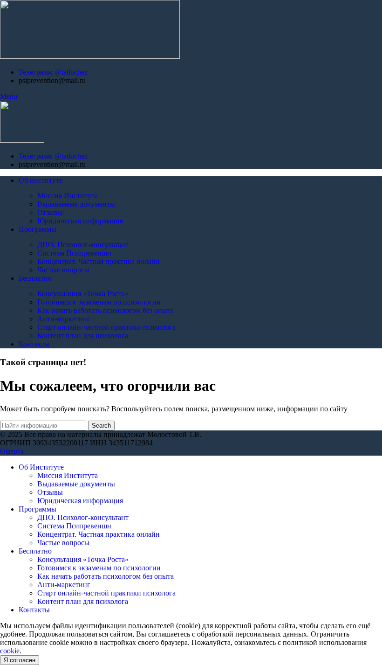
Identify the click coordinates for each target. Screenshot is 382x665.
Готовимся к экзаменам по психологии (99, 302)
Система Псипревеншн (74, 253)
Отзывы (50, 212)
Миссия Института (67, 196)
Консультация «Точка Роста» (83, 294)
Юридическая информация (80, 221)
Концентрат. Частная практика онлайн (98, 261)
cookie (10, 651)
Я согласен (19, 660)
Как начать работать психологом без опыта (105, 310)
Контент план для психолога (82, 335)
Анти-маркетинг (63, 319)
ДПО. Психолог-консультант (83, 245)
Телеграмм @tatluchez (53, 72)
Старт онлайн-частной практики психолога (106, 327)
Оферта (12, 451)
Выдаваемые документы (76, 204)
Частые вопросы (63, 270)
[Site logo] (90, 56)
